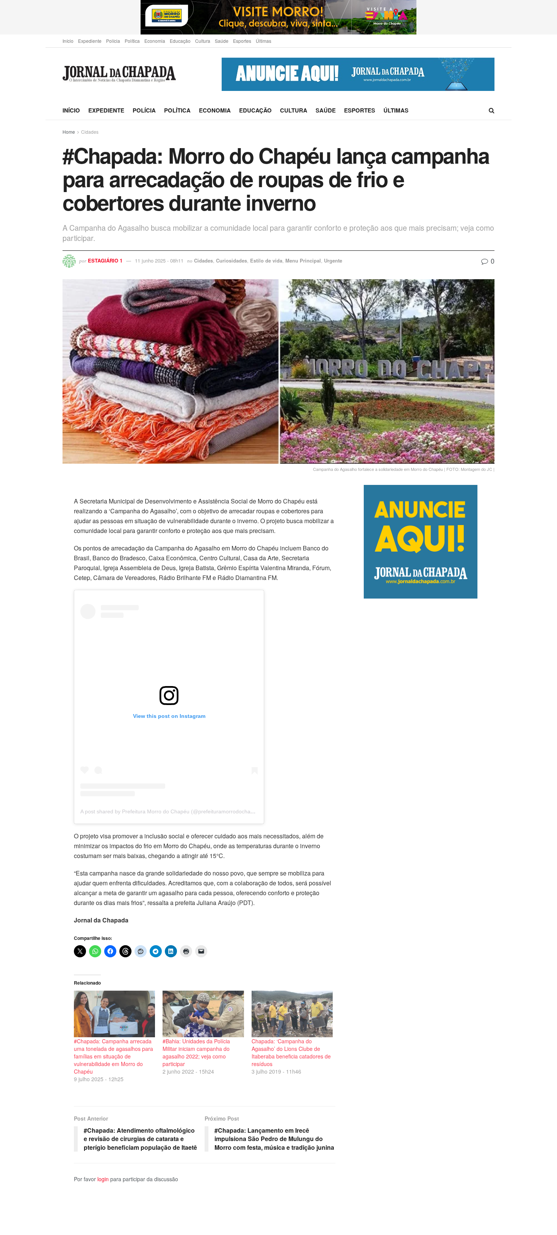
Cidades (90, 131)
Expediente (90, 41)
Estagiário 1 (105, 260)
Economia (154, 41)
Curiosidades (231, 260)
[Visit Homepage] (119, 74)
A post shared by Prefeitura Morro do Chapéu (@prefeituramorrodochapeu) (170, 811)
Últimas (263, 41)
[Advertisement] (429, 916)
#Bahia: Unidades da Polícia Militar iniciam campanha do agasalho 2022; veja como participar (196, 1052)
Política (132, 41)
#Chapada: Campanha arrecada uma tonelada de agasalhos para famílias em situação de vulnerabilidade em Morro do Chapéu (113, 1056)
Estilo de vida (266, 260)
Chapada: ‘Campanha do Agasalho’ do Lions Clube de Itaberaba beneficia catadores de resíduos (291, 1052)
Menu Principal (303, 260)
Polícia (113, 41)
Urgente (333, 260)
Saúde (221, 41)
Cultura (202, 41)
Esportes (242, 41)
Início (68, 41)
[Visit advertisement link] (278, 17)
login (103, 1179)
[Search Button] (491, 110)
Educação (180, 41)
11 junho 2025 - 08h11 (159, 260)
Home (69, 131)
